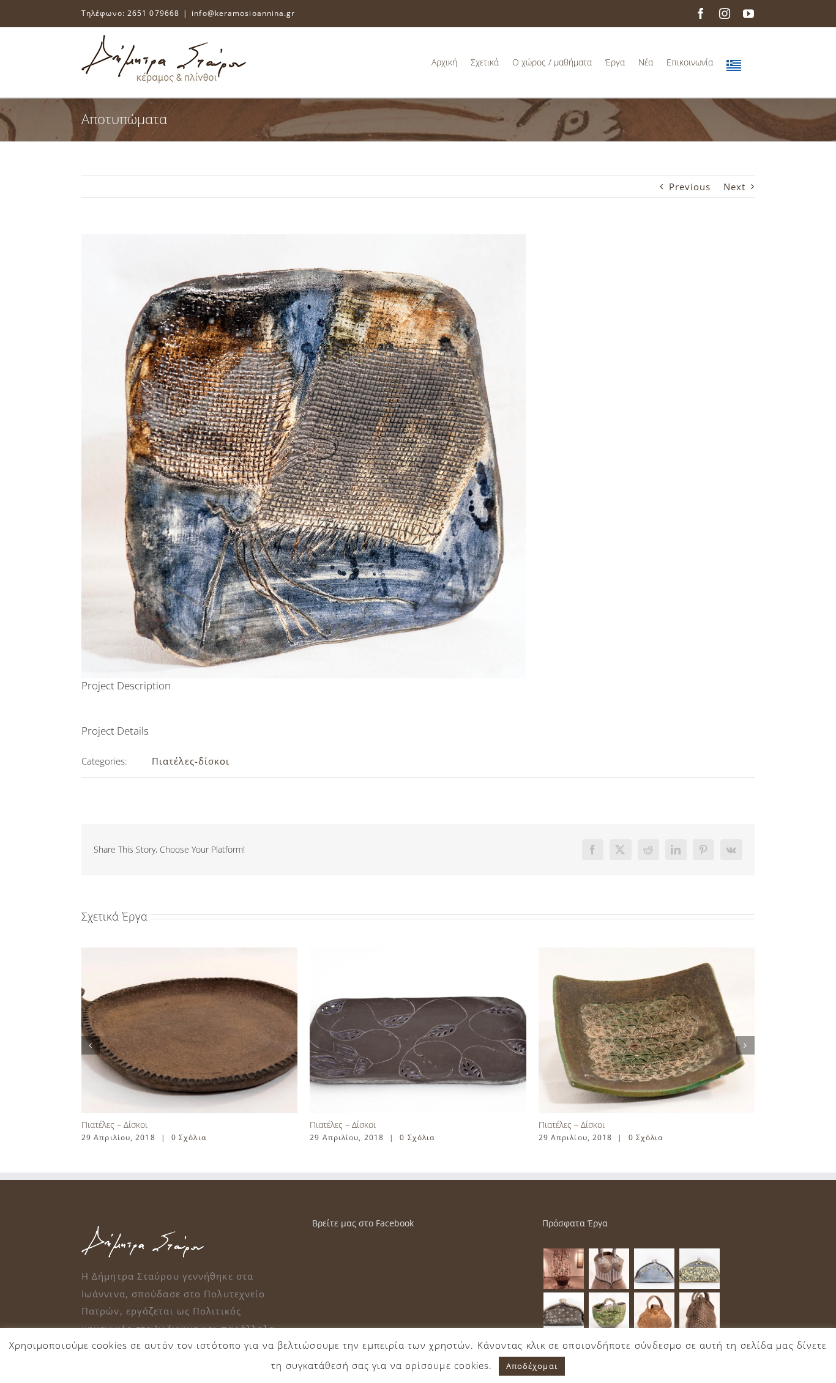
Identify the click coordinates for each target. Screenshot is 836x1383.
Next (734, 186)
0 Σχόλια (188, 1137)
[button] (90, 1045)
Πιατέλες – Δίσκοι (114, 1124)
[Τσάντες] (609, 1269)
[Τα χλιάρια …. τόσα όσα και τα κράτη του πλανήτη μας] (563, 1269)
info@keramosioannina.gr (243, 13)
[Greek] (733, 62)
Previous (690, 186)
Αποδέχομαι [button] (532, 1365)
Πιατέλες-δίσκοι (191, 761)
